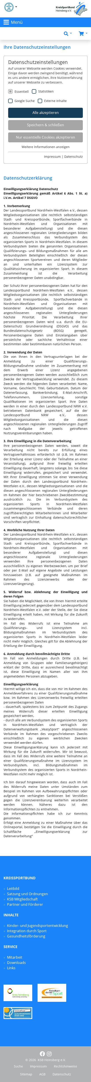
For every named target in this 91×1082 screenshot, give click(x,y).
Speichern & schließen (45, 124)
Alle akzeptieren (45, 112)
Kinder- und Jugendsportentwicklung (37, 925)
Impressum (52, 156)
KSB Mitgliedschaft (22, 899)
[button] (67, 33)
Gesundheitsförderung (26, 936)
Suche (18, 1066)
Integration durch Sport (27, 930)
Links (11, 967)
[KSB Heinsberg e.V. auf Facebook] (42, 1054)
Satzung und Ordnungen (27, 893)
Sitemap (26, 1074)
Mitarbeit (14, 957)
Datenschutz (73, 156)
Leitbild (13, 888)
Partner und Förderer (25, 904)
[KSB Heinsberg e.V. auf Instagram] (49, 1054)
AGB (42, 1074)
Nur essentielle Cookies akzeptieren (45, 137)
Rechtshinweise (65, 1066)
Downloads (16, 962)
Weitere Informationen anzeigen (46, 147)
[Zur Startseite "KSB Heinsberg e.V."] (71, 8)
